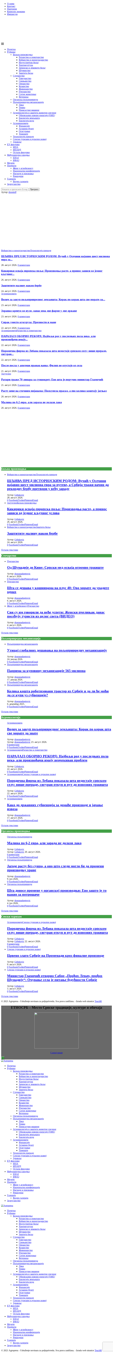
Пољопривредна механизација (28, 102)
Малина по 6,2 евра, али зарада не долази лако (31, 402)
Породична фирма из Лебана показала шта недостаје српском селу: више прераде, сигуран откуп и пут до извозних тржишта (57, 782)
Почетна (11, 49)
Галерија (11, 179)
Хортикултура (26, 65)
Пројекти (11, 165)
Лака (21, 105)
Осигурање (24, 131)
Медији (11, 163)
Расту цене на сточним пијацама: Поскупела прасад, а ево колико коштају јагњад (54, 390)
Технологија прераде (23, 136)
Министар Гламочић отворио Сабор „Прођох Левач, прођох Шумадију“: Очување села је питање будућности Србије (54, 978)
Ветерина (23, 97)
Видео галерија (20, 181)
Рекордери (18, 176)
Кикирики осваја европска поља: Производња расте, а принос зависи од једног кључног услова (57, 511)
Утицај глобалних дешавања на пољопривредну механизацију (57, 650)
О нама (10, 3)
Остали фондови (21, 152)
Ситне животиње (27, 94)
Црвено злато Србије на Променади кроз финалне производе (55, 955)
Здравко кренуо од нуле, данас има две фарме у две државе (39, 310)
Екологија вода (26, 120)
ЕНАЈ (16, 157)
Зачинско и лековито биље (32, 68)
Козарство (24, 86)
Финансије (24, 126)
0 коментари (24, 265)
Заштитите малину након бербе (21, 285)
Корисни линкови (16, 11)
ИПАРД (17, 150)
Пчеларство (25, 91)
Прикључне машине (29, 110)
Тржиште (23, 134)
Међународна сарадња (18, 155)
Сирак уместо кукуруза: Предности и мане (28, 322)
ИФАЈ (16, 160)
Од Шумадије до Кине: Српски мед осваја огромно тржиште (55, 567)
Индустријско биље (29, 62)
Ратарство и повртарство (31, 57)
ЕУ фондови (13, 144)
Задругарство (13, 184)
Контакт (11, 6)
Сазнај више (56, 1052)
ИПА (15, 147)
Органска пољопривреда (25, 99)
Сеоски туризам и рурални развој (29, 139)
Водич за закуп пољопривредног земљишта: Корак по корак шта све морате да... (53, 299)
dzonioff (12, 192)
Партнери (12, 9)
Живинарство (26, 89)
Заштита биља (26, 73)
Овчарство (24, 83)
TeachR (98, 1001)
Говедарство (25, 78)
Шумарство (24, 70)
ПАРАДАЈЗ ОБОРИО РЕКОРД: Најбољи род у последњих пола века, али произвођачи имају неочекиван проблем (57, 758)
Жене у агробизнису (23, 168)
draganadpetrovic (22, 573)
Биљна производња (23, 54)
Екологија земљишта (29, 118)
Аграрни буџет (26, 128)
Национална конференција (26, 171)
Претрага (34, 189)
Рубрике (11, 52)
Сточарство (19, 75)
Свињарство (25, 81)
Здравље (17, 142)
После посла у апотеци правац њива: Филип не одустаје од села (41, 365)
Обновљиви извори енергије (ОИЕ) (37, 115)
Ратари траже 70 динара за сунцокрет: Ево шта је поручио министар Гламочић (52, 379)
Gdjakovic (19, 495)
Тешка (22, 107)
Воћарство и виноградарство (33, 60)
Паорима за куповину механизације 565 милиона (46, 671)
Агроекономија (20, 123)
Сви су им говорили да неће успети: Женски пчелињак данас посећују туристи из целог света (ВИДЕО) (56, 614)
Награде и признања (23, 173)
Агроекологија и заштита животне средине (34, 112)
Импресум (12, 14)
